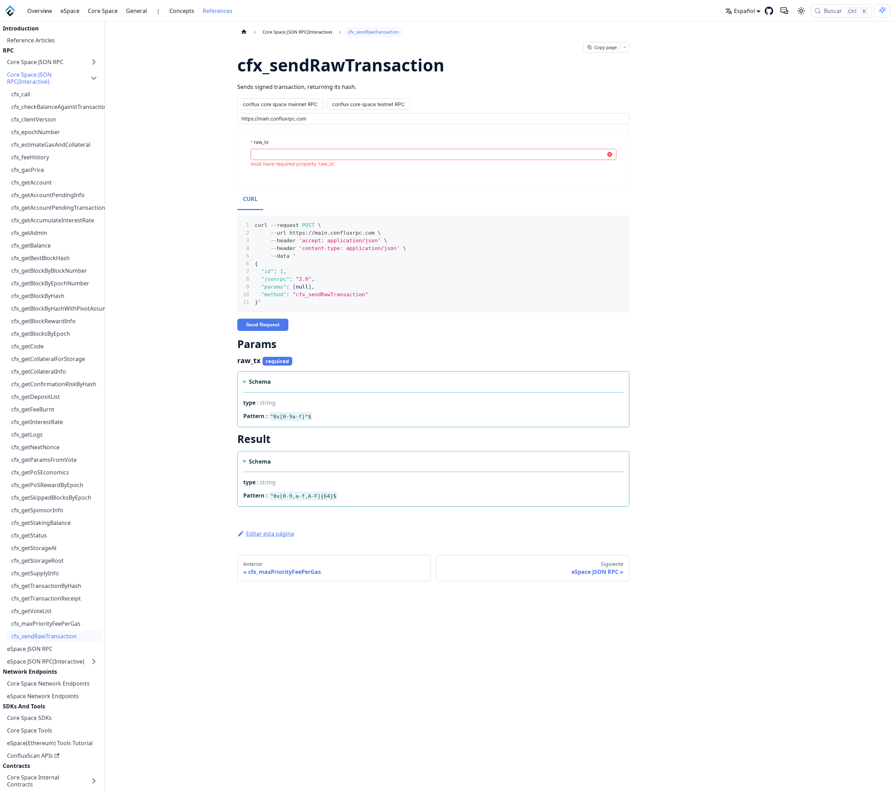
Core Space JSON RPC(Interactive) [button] (29, 78)
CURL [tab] (250, 199)
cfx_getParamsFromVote (44, 460)
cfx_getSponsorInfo (37, 510)
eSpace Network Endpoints (43, 696)
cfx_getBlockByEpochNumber (50, 283)
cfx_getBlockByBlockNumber (49, 271)
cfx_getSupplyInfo (35, 573)
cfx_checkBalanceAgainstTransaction (56, 107)
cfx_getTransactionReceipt (46, 598)
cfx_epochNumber (35, 132)
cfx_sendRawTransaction (44, 636)
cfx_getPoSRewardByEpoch (47, 485)
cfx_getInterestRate (37, 422)
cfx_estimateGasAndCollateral (50, 144)
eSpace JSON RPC (29, 649)
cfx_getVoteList (31, 611)
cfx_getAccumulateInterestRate (52, 220)
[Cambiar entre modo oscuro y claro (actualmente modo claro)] (801, 10)
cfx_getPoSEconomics (40, 472)
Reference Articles (31, 40)
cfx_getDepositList (35, 397)
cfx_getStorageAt (34, 548)
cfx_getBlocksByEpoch (40, 334)
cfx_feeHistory (30, 157)
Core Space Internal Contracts (33, 780)
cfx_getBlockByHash (37, 296)
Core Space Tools (29, 730)
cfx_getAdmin (29, 233)
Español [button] (744, 11)
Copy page (605, 47)
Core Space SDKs (29, 718)
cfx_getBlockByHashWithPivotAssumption (56, 308)
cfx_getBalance (31, 245)
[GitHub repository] (769, 11)
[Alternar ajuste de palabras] (608, 224)
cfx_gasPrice (27, 170)
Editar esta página (270, 533)
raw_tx (261, 142)
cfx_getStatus (29, 535)
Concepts (181, 11)
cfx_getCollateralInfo (38, 371)
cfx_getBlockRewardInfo (43, 321)
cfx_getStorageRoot (37, 560)
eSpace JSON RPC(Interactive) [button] (45, 661)
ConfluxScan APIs (30, 755)
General (136, 11)
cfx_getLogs (27, 434)
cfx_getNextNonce (35, 447)
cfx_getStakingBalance (41, 523)
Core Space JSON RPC (35, 62)
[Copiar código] (620, 224)
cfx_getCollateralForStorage (48, 359)
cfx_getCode (27, 346)
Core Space (103, 11)
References (217, 11)
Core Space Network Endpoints (48, 683)
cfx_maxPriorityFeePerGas (45, 623)
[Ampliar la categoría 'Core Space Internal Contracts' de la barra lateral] (94, 781)
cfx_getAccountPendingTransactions (56, 207)
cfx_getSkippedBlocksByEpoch (51, 497)
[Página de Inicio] (244, 32)
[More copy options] (624, 47)
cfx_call (20, 94)
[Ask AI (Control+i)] (882, 11)
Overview (39, 11)
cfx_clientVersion (33, 119)
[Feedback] (784, 11)
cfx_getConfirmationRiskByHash (53, 384)
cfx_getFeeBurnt (32, 409)
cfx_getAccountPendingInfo (48, 195)
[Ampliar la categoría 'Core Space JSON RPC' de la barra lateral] (94, 62)
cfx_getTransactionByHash (46, 586)
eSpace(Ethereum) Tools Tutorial (50, 743)
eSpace (70, 11)
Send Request (263, 324)
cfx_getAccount (31, 182)
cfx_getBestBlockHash (40, 258)
